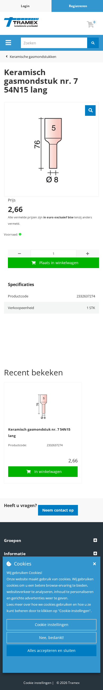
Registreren (78, 6)
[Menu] (8, 42)
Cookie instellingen (51, 624)
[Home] (21, 22)
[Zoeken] (93, 43)
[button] (51, 540)
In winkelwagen (48, 471)
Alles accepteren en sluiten (51, 650)
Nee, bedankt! (51, 637)
